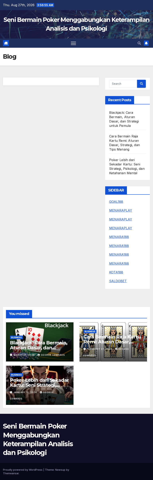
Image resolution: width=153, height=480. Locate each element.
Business (16, 337)
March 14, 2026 (25, 355)
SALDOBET (118, 281)
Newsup (60, 469)
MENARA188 (119, 237)
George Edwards (53, 355)
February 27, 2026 (100, 349)
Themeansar (11, 473)
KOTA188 (116, 272)
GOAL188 (116, 202)
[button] (139, 43)
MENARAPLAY (120, 210)
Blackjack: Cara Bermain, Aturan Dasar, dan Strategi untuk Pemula (38, 348)
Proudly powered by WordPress (23, 469)
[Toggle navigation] (73, 43)
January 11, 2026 (26, 392)
